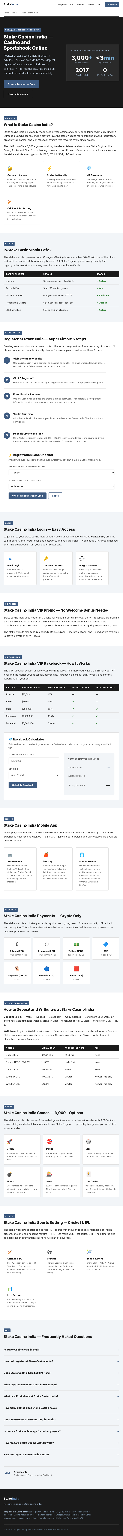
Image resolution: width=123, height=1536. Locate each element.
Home (6, 12)
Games (80, 4)
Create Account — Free (21, 84)
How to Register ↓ (18, 94)
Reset (55, 495)
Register (62, 4)
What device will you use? (25, 480)
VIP (72, 4)
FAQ (99, 4)
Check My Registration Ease (27, 495)
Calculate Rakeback (23, 785)
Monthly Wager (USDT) (23, 754)
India (14, 12)
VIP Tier (13, 769)
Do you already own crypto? (27, 466)
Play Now (112, 4)
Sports (91, 4)
